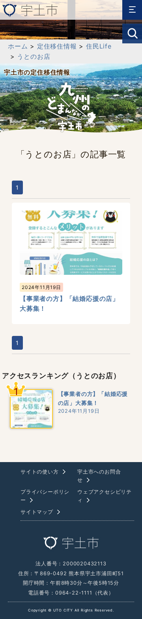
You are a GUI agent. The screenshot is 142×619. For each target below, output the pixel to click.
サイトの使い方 (40, 472)
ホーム (18, 46)
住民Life (99, 46)
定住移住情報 (57, 46)
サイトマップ (37, 512)
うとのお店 (33, 56)
